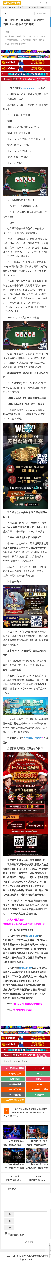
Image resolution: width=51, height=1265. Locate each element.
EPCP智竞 (37, 1112)
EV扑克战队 (15, 1079)
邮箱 (9, 1222)
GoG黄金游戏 (15, 1084)
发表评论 (42, 13)
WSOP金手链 (15, 1095)
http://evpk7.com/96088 (15, 924)
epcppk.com (32, 936)
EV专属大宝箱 (15, 1073)
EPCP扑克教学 (17, 7)
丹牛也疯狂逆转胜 (32, 738)
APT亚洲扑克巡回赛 (15, 1068)
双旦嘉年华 (40, 1095)
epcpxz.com (25, 968)
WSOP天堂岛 (15, 1089)
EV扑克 (40, 1073)
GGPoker (40, 1079)
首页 (6, 7)
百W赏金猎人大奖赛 (15, 1100)
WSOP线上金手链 (40, 1089)
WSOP (40, 1084)
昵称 (9, 1215)
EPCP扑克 (40, 1068)
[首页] (47, 1245)
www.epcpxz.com (30, 88)
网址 (8, 1228)
